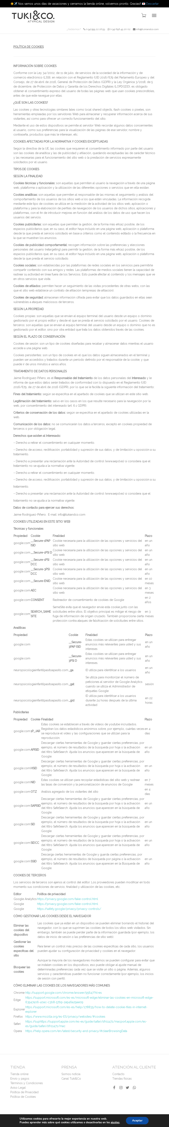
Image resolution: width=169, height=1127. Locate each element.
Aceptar (137, 1120)
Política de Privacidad (24, 1092)
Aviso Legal (18, 1087)
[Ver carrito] (143, 15)
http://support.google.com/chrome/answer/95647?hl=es (63, 992)
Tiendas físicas (122, 1078)
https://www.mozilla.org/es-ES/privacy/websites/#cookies (65, 1016)
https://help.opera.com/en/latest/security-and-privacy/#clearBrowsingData (76, 1031)
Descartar (152, 3)
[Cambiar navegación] (154, 15)
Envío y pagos (19, 1078)
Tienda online (19, 1074)
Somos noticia (70, 1074)
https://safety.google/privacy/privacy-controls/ (69, 908)
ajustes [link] (115, 1122)
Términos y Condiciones (26, 1083)
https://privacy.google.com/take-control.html (67, 899)
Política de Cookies (23, 1096)
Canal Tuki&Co (71, 1078)
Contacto (118, 1074)
